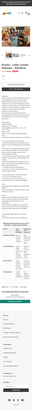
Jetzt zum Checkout (16, 89)
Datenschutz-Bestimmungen (11, 337)
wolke (18, 404)
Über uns (5, 319)
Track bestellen (7, 361)
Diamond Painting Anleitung (10, 366)
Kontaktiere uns (7, 348)
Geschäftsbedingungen (9, 352)
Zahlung (5, 357)
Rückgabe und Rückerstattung (11, 332)
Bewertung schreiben (15, 301)
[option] (9, 55)
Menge (3, 76)
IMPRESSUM (7, 328)
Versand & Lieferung (8, 324)
